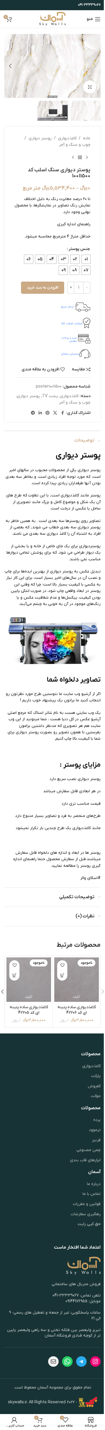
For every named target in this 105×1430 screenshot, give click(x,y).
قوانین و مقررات (87, 1204)
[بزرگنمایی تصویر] (89, 86)
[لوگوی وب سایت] (52, 19)
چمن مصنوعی (88, 1150)
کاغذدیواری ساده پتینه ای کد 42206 (76, 1010)
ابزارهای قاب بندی (85, 1160)
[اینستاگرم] (95, 1361)
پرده (97, 1120)
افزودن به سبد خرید (42, 287)
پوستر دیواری (40, 138)
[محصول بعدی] (72, 157)
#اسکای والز (90, 878)
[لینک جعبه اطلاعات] (52, 307)
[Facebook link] (62, 413)
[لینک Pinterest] (47, 413)
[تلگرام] (81, 1361)
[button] (95, 66)
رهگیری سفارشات (86, 1214)
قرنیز (96, 1140)
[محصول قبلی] (86, 157)
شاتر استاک (42, 713)
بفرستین (93, 732)
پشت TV (50, 396)
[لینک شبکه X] (55, 413)
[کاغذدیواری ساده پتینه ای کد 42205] (28, 979)
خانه (86, 138)
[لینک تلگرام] (33, 413)
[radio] (86, 259)
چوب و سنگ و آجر (74, 144)
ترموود (95, 1130)
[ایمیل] (53, 1361)
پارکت (96, 1076)
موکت (96, 1096)
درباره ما (94, 1184)
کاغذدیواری (67, 138)
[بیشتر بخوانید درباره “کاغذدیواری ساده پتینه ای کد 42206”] (62, 975)
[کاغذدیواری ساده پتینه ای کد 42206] (76, 979)
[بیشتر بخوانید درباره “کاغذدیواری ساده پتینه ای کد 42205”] (14, 975)
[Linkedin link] (40, 413)
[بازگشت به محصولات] (79, 157)
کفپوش (94, 1086)
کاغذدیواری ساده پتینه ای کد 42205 (29, 1010)
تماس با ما (92, 1194)
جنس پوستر (79, 249)
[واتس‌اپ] (67, 1361)
